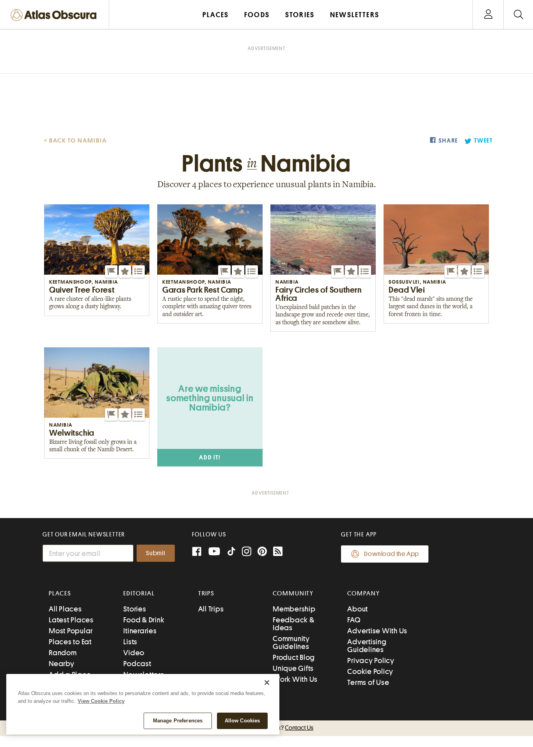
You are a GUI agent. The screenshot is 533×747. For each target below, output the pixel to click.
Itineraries (139, 630)
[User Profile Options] (488, 14)
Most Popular (71, 630)
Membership (294, 609)
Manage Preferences (178, 721)
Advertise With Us (377, 630)
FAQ (353, 620)
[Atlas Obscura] (55, 15)
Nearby (62, 663)
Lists (130, 641)
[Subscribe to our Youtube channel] (214, 552)
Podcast (137, 663)
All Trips (211, 609)
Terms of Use (368, 682)
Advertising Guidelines (366, 645)
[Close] (266, 682)
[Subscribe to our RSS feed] (277, 552)
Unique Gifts (293, 668)
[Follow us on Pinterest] (262, 552)
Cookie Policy (370, 671)
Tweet (483, 141)
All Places (65, 609)
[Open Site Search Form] (518, 14)
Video (133, 652)
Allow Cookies (242, 721)
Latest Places (71, 620)
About (357, 609)
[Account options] (488, 14)
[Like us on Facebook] (196, 552)
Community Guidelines (291, 642)
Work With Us (295, 679)
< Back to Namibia (75, 141)
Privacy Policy (370, 660)
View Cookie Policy (101, 701)
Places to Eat (70, 641)
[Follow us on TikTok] (231, 553)
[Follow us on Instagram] (246, 552)
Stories (134, 609)
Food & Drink (143, 620)
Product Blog (294, 657)
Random (63, 652)
